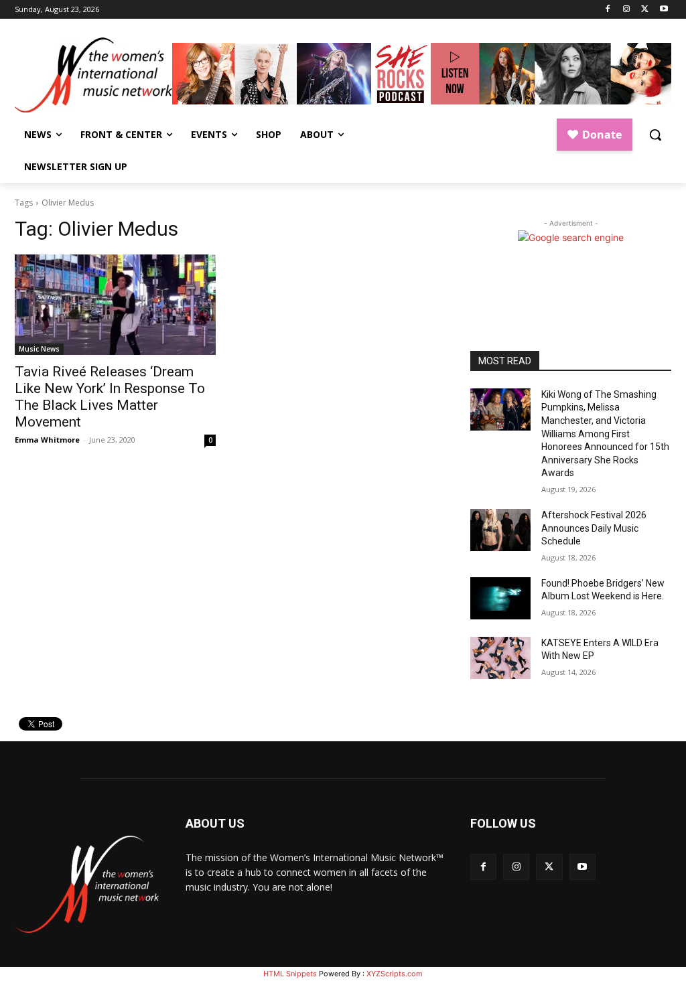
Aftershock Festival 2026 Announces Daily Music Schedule (593, 528)
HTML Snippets (290, 973)
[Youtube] (663, 9)
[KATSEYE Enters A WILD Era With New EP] (500, 658)
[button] (655, 135)
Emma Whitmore (47, 440)
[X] (645, 9)
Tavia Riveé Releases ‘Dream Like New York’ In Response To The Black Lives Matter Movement (110, 397)
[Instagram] (626, 9)
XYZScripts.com (394, 973)
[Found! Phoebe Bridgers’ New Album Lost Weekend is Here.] (500, 598)
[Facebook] (608, 9)
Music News (39, 349)
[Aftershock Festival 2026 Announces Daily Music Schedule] (500, 530)
